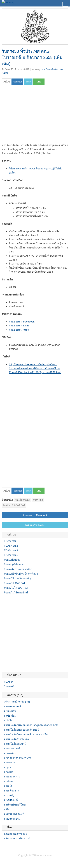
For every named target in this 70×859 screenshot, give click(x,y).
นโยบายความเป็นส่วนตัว (17, 838)
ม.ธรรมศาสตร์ (12, 748)
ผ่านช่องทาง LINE (19, 325)
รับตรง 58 (38, 500)
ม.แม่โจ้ (8, 785)
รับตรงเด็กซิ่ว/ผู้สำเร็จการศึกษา (21, 573)
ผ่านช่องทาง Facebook (21, 321)
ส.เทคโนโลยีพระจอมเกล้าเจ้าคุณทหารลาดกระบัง (31, 725)
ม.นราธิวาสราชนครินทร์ (17, 757)
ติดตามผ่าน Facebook (35, 515)
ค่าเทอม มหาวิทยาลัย (15, 833)
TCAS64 (8, 681)
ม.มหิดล (8, 781)
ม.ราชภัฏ (9, 795)
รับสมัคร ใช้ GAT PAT (14, 505)
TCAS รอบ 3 (11, 550)
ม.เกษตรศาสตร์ (12, 706)
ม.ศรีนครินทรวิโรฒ (15, 804)
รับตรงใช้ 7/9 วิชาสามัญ (17, 578)
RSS (11, 845)
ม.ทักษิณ (8, 720)
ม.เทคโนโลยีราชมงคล (16, 739)
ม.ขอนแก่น (10, 711)
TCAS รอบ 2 (11, 545)
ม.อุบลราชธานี (12, 818)
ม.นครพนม (10, 753)
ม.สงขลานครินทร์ (14, 814)
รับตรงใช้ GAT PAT (14, 583)
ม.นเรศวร (9, 762)
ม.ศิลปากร (9, 809)
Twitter (7, 845)
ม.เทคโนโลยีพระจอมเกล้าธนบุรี (21, 729)
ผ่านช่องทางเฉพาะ (19, 329)
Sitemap (16, 845)
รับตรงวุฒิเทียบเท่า (14, 564)
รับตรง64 (9, 686)
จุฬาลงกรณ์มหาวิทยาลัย (17, 701)
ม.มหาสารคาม (12, 776)
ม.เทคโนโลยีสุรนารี (15, 743)
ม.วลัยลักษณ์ (11, 800)
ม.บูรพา (8, 767)
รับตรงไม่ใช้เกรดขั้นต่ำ (16, 592)
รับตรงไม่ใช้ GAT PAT (16, 587)
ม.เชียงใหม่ (10, 715)
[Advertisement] (32, 115)
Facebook (3, 845)
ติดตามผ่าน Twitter (35, 525)
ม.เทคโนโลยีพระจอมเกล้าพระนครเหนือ (26, 734)
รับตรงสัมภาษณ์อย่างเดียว (18, 569)
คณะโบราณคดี (22, 500)
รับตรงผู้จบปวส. (12, 559)
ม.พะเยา (8, 771)
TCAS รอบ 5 (11, 555)
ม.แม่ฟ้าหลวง (11, 790)
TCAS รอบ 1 (11, 541)
